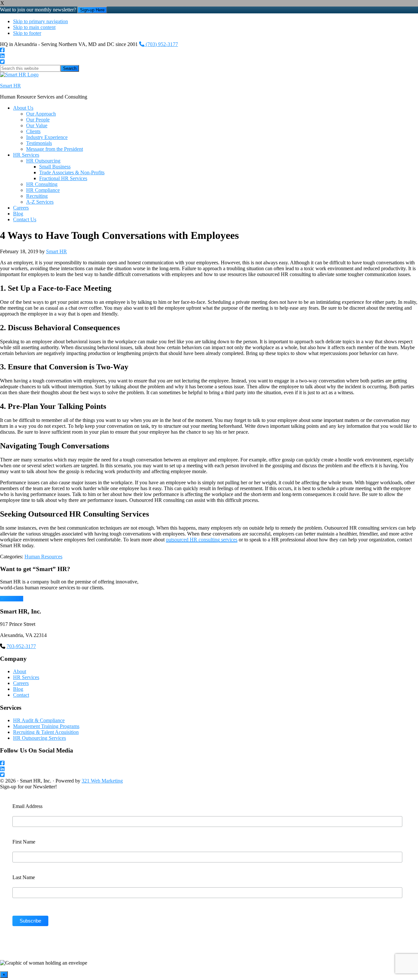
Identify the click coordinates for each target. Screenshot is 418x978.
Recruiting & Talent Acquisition (46, 732)
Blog (18, 689)
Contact (21, 695)
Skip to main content (34, 27)
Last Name (23, 877)
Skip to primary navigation (40, 21)
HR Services (26, 677)
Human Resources (43, 556)
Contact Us (11, 598)
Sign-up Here (92, 10)
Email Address (27, 806)
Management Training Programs (46, 726)
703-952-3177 (21, 646)
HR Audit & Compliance (39, 720)
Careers (21, 683)
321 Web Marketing (102, 781)
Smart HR (10, 85)
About (19, 671)
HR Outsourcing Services (39, 738)
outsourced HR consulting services (201, 539)
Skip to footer (27, 33)
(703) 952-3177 (161, 44)
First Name (23, 842)
